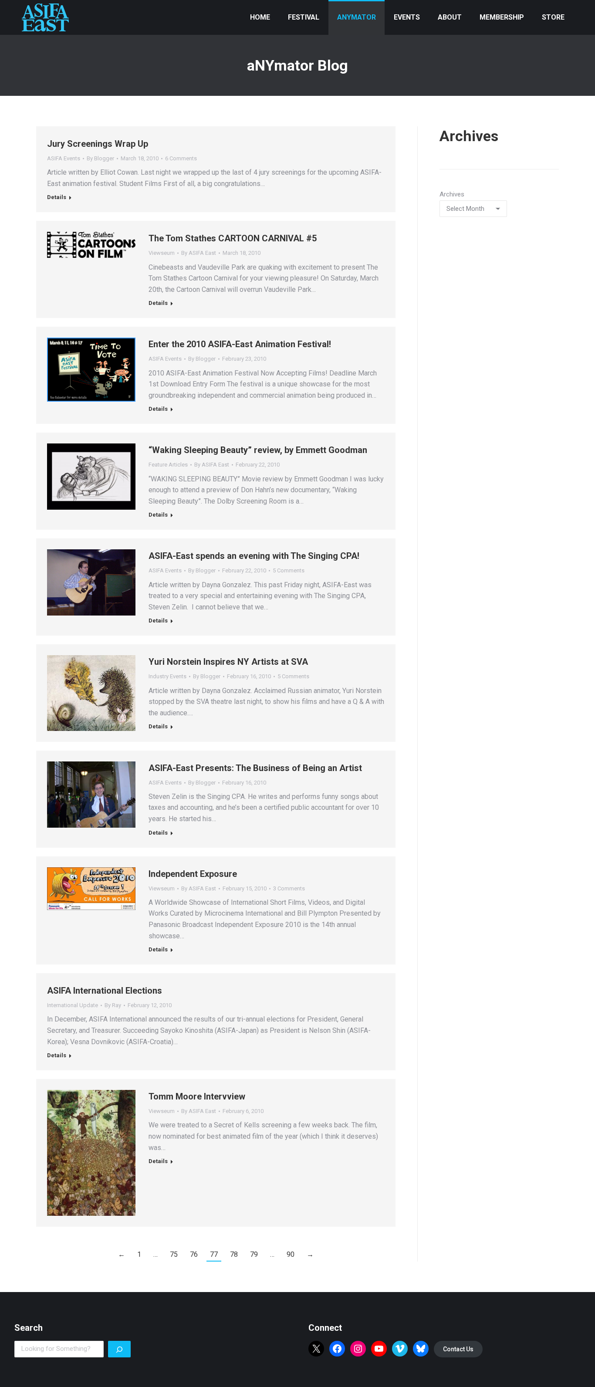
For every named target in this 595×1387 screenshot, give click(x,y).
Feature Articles (168, 464)
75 (174, 1254)
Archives (451, 194)
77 (214, 1254)
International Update (72, 1005)
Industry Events (167, 676)
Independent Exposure (193, 874)
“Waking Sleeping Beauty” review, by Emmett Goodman (258, 450)
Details (56, 197)
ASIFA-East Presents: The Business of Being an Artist (255, 768)
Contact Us (458, 1349)
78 (234, 1254)
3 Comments (289, 888)
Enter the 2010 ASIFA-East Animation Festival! (240, 344)
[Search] (119, 1349)
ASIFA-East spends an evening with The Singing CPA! (254, 556)
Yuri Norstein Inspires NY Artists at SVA (228, 661)
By (100, 158)
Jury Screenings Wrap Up (97, 144)
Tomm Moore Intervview (197, 1096)
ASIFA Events (63, 158)
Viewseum (162, 253)
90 (290, 1254)
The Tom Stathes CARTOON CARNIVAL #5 (233, 238)
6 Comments (181, 158)
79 (254, 1254)
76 (194, 1254)
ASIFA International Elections (104, 990)
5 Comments (288, 570)
